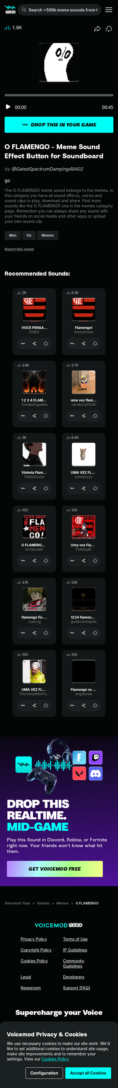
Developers (73, 976)
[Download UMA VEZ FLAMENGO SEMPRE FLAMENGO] (95, 488)
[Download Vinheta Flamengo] (46, 488)
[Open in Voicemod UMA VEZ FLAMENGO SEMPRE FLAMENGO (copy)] (23, 705)
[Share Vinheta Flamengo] (34, 488)
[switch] (8, 107)
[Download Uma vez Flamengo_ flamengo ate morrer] (95, 560)
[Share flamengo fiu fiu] (34, 633)
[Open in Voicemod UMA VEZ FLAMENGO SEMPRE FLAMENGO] (72, 488)
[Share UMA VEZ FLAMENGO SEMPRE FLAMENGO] (83, 488)
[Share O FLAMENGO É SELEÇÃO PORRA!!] (34, 560)
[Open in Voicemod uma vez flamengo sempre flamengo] (72, 416)
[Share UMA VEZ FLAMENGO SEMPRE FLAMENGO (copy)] (34, 705)
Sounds (43, 903)
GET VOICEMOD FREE (55, 869)
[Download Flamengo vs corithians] (95, 705)
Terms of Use (75, 939)
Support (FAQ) (76, 987)
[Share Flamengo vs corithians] (83, 705)
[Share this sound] (97, 28)
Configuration (44, 1073)
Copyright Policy (36, 949)
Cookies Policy (55, 1058)
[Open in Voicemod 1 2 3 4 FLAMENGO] (23, 416)
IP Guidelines (75, 949)
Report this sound (19, 249)
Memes (62, 903)
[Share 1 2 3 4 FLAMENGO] (34, 416)
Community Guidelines (73, 963)
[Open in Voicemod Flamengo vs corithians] (72, 705)
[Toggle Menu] (108, 9)
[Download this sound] (108, 28)
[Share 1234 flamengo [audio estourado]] (83, 633)
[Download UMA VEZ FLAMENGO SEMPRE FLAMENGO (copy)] (46, 705)
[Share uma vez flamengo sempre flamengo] (83, 416)
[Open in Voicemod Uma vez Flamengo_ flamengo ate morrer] (72, 560)
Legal (26, 976)
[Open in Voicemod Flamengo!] (72, 343)
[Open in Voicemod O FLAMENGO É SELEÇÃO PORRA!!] (23, 560)
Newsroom (31, 987)
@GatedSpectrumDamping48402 (47, 169)
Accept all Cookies (88, 1073)
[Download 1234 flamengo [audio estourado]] (95, 633)
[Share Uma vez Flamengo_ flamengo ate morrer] (83, 560)
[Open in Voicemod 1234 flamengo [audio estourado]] (72, 633)
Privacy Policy (34, 939)
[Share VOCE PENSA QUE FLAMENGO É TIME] (34, 343)
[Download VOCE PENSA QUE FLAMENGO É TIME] (46, 343)
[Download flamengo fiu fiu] (46, 633)
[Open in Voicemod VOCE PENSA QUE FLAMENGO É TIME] (23, 343)
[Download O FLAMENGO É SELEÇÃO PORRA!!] (46, 560)
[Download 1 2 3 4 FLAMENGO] (46, 416)
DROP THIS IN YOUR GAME (63, 125)
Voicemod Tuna (17, 903)
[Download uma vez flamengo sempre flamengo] (95, 416)
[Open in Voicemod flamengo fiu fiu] (23, 633)
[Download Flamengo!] (95, 343)
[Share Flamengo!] (83, 343)
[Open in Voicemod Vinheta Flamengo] (23, 488)
